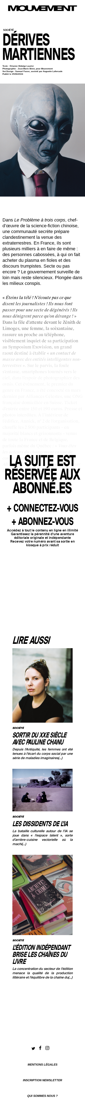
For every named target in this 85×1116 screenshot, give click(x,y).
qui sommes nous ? (42, 1095)
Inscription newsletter (42, 1080)
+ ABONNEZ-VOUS (42, 522)
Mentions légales (42, 1064)
